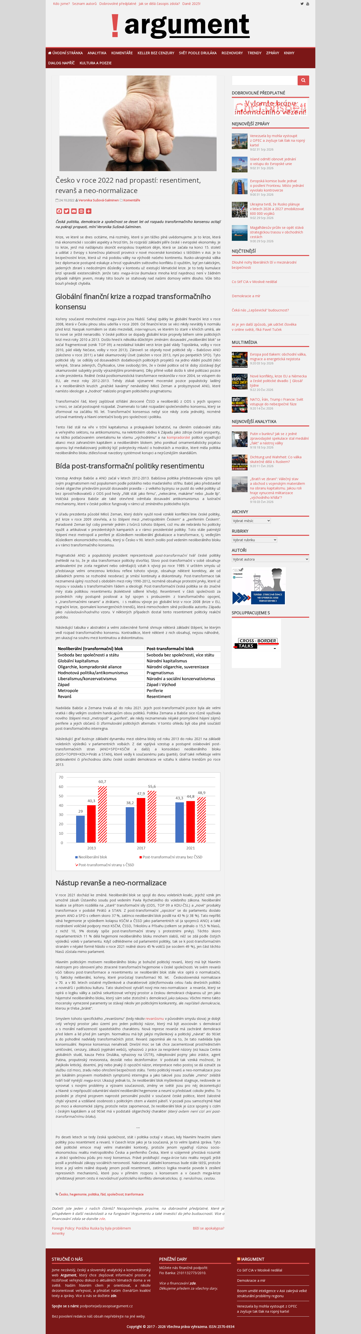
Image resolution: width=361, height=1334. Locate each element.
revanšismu (155, 1018)
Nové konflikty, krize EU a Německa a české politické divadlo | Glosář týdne (278, 381)
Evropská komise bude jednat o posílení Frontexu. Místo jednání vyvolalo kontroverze (277, 185)
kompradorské (178, 437)
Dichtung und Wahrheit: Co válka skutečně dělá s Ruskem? (276, 459)
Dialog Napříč (61, 63)
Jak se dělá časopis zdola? (159, 3)
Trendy (254, 53)
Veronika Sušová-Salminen (99, 200)
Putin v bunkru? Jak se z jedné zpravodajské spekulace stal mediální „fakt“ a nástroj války (279, 438)
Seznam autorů (84, 3)
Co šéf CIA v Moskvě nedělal (254, 281)
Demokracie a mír (246, 296)
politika (93, 1194)
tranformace (134, 1194)
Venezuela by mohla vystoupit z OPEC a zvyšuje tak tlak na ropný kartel (277, 140)
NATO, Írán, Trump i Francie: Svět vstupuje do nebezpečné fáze (276, 401)
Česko (63, 1194)
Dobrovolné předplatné (117, 3)
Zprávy (272, 53)
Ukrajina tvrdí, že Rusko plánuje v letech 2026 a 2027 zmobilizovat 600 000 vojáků (277, 209)
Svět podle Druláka (198, 53)
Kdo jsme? (61, 3)
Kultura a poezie (95, 63)
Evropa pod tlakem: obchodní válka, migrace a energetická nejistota (278, 356)
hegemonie (78, 1194)
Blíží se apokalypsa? (208, 1228)
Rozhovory (232, 53)
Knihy (289, 53)
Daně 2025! (191, 3)
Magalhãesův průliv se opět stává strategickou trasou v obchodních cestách (277, 232)
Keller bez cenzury (156, 53)
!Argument (252, 1259)
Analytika (97, 53)
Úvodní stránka (68, 53)
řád (103, 1194)
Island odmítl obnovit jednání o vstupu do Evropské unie (273, 161)
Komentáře (122, 53)
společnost (115, 1194)
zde (102, 1218)
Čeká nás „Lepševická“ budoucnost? (260, 310)
